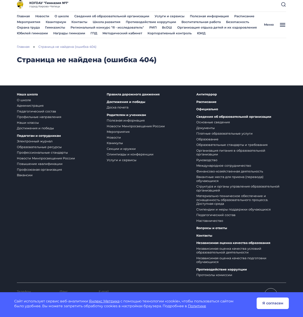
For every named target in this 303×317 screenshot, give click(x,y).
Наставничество (209, 221)
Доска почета (117, 107)
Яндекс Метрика (104, 301)
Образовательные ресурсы (39, 147)
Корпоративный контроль (170, 33)
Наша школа (27, 94)
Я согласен (272, 303)
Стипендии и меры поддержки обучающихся (233, 209)
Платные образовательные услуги (224, 133)
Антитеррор (206, 94)
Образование (207, 139)
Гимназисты (55, 27)
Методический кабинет (122, 33)
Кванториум (56, 22)
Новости (42, 16)
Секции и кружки (121, 149)
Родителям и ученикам (126, 115)
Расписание (244, 16)
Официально (207, 109)
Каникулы (115, 143)
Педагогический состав (36, 111)
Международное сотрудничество (223, 166)
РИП (153, 27)
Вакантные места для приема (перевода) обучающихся (230, 179)
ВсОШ (167, 27)
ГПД (94, 33)
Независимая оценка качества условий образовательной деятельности (228, 251)
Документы (205, 128)
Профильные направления (39, 117)
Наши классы (28, 123)
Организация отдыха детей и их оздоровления (217, 27)
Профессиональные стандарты (42, 153)
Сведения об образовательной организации (111, 16)
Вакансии (25, 175)
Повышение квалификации (40, 164)
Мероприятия (28, 22)
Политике (197, 306)
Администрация (30, 106)
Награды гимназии (69, 33)
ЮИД (201, 33)
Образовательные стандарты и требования (232, 145)
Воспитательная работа (201, 22)
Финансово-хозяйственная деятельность (229, 171)
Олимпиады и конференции (130, 154)
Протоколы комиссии (214, 275)
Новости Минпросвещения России (46, 158)
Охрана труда (28, 27)
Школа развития (106, 22)
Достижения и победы (35, 128)
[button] (283, 4)
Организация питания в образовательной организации (230, 153)
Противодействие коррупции (151, 22)
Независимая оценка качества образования (233, 243)
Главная (23, 16)
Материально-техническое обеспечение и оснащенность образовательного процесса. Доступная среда (232, 200)
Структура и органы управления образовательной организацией (237, 188)
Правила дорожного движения (133, 94)
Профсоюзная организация (39, 170)
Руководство (206, 160)
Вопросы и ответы (211, 228)
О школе (62, 16)
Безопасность (237, 22)
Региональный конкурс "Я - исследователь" (107, 27)
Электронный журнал (35, 141)
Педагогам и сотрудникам (39, 136)
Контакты (79, 22)
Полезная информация (209, 16)
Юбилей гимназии (32, 33)
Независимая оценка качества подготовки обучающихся (231, 260)
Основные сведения (213, 122)
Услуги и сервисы (170, 16)
